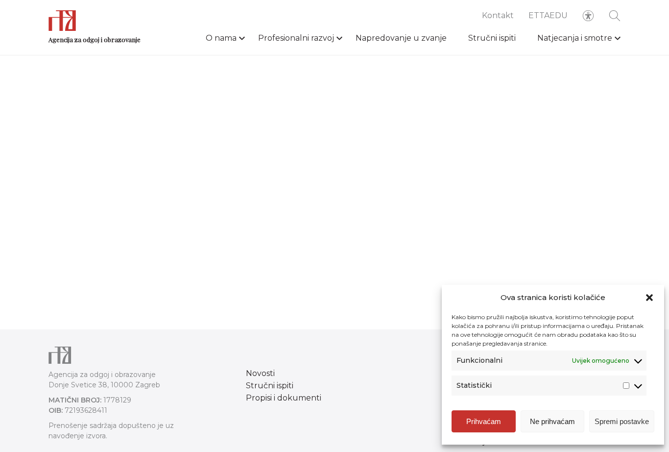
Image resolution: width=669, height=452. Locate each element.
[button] (649, 297)
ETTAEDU (548, 15)
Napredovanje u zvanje (401, 38)
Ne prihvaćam (552, 421)
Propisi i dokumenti (283, 397)
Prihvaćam (483, 421)
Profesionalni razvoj (296, 38)
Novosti (260, 373)
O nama (221, 38)
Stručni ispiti (492, 38)
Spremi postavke (622, 421)
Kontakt (498, 15)
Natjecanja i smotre (574, 38)
